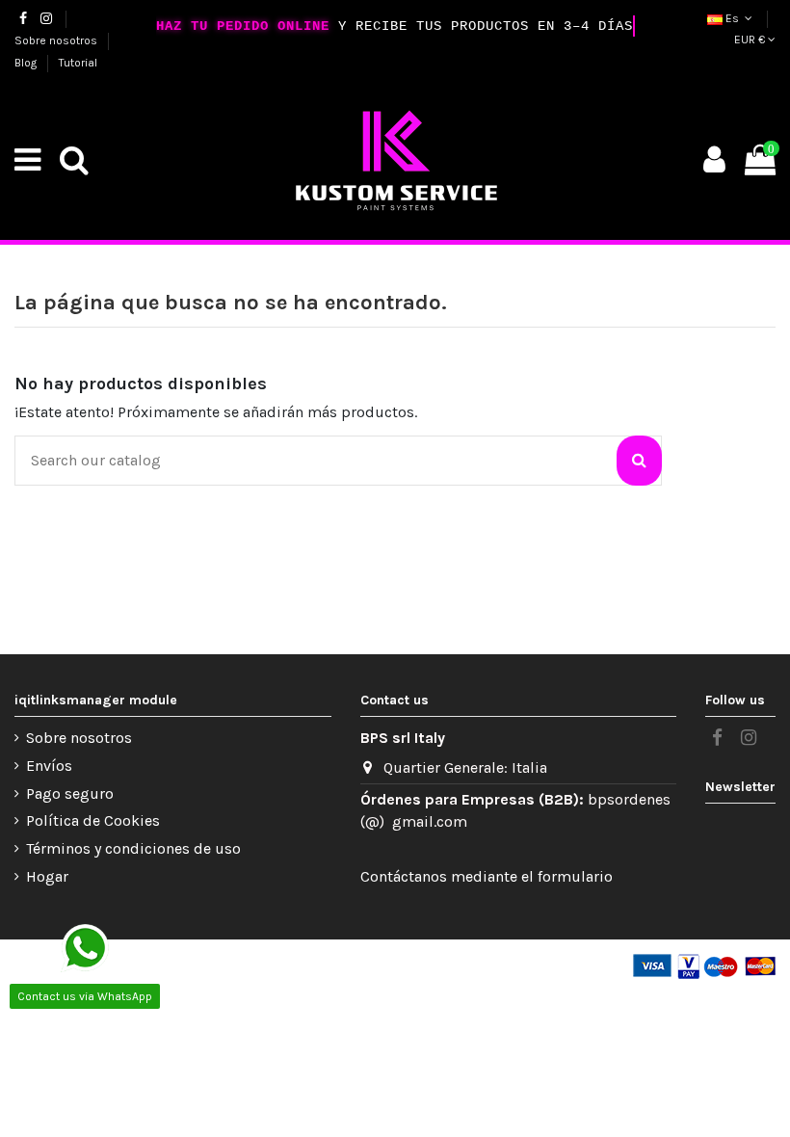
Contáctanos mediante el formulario (486, 876)
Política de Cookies (93, 820)
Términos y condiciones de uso (133, 848)
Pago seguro (70, 793)
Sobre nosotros (57, 40)
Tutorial (78, 62)
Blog (27, 62)
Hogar (47, 876)
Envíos (49, 765)
